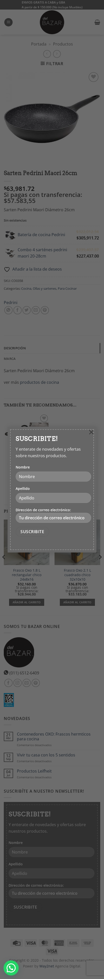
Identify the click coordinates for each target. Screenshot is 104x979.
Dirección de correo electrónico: (43, 509)
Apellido (23, 488)
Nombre (23, 467)
